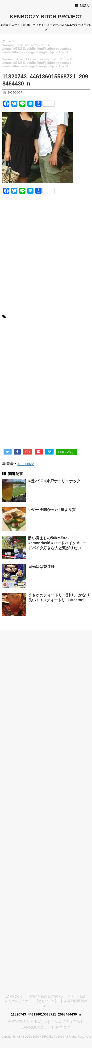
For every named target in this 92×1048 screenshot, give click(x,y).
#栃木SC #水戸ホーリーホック (54, 481)
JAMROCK (14, 996)
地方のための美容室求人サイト (51, 996)
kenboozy (25, 464)
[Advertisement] (46, 257)
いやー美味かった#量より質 (52, 510)
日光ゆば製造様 (41, 567)
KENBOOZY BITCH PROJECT (46, 17)
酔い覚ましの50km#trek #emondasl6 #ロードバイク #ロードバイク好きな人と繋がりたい (57, 543)
